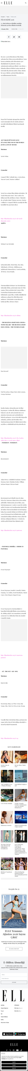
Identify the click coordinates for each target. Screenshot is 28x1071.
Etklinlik (17, 1005)
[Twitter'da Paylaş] (14, 37)
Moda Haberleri (4, 1008)
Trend (2, 1011)
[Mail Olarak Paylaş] (19, 37)
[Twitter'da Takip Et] (10, 1050)
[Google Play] (20, 1034)
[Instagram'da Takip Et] (13, 1050)
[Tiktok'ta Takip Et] (21, 1050)
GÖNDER (14, 982)
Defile (2, 1019)
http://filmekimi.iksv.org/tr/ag (9, 738)
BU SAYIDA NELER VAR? (14, 948)
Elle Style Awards (19, 1008)
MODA (2, 1005)
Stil (1, 1014)
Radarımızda (13, 16)
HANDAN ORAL (14, 29)
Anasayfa (3, 16)
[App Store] (8, 1034)
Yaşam (8, 16)
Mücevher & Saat (5, 1022)
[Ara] (25, 2)
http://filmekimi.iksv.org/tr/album (10, 315)
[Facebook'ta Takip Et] (7, 1050)
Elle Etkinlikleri (18, 1011)
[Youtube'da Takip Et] (17, 1050)
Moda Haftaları (4, 1017)
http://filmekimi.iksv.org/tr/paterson (11, 530)
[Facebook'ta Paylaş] (9, 37)
